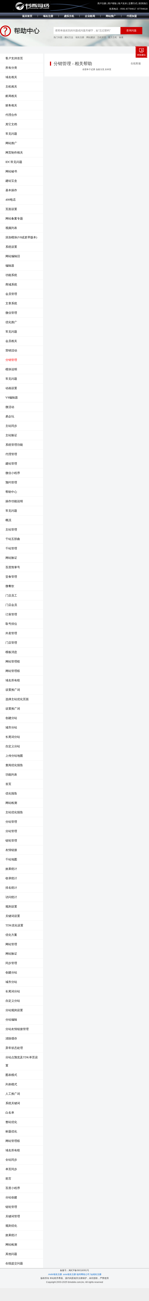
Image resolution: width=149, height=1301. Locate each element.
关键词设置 (12, 915)
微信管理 (11, 312)
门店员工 (11, 595)
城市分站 (11, 727)
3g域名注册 (95, 1274)
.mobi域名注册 (55, 1274)
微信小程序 (12, 473)
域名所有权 (12, 680)
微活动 (9, 407)
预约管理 (11, 482)
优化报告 (11, 793)
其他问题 (11, 1254)
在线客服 (136, 63)
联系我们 (143, 3)
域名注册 (79, 37)
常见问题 (11, 133)
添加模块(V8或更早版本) (21, 237)
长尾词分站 (12, 736)
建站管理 (11, 463)
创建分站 (11, 718)
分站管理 (11, 821)
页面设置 (11, 209)
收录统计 (11, 878)
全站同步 (11, 1159)
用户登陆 (112, 3)
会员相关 (11, 341)
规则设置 (11, 906)
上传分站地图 (14, 755)
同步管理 (11, 963)
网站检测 (11, 802)
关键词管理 (12, 1216)
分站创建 (11, 1197)
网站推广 (11, 143)
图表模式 (11, 1074)
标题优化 (11, 1131)
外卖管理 (11, 633)
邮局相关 (11, 96)
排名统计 (11, 887)
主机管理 (101, 37)
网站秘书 (11, 171)
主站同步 (11, 425)
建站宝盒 (69, 37)
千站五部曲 (12, 538)
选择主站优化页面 (17, 699)
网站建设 (90, 37)
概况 (8, 520)
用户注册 (101, 3)
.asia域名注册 (69, 1274)
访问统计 (11, 897)
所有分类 (11, 67)
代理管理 (11, 454)
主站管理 (11, 529)
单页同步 (11, 1169)
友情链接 (11, 850)
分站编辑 (11, 1019)
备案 (121, 37)
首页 (8, 784)
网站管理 (11, 944)
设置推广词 (12, 689)
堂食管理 (11, 576)
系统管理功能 (14, 444)
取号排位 (11, 623)
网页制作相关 (14, 152)
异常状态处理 (14, 1047)
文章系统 (11, 303)
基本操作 (11, 190)
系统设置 (11, 246)
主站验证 (11, 435)
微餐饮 (9, 586)
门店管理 (11, 642)
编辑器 (9, 265)
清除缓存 (11, 1038)
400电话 (10, 199)
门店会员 (11, 604)
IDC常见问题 (13, 161)
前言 (8, 1178)
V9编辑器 (11, 397)
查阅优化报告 (14, 765)
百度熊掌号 (12, 567)
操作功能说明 (14, 501)
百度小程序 (12, 1188)
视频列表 (11, 227)
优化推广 (11, 322)
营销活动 (11, 350)
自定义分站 (12, 746)
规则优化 (11, 1225)
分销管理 (11, 359)
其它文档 (11, 124)
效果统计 (11, 868)
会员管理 (11, 293)
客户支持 (122, 3)
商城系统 (11, 284)
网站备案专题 (14, 218)
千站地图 (11, 859)
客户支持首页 (14, 58)
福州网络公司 (83, 1274)
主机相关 (11, 86)
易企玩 (9, 416)
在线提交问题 (14, 1263)
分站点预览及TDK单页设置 (21, 1061)
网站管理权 (12, 661)
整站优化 (11, 1122)
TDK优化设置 (14, 925)
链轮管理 (11, 840)
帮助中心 (11, 491)
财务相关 (11, 105)
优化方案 (11, 934)
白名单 (9, 1112)
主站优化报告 (14, 812)
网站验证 (11, 557)
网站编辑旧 (12, 256)
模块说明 (11, 369)
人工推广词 (12, 1093)
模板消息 (11, 652)
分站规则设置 (14, 1010)
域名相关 (11, 77)
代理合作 (11, 114)
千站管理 (11, 548)
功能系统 (11, 275)
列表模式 (11, 1084)
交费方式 (132, 3)
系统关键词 (12, 1103)
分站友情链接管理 (17, 1029)
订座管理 (11, 614)
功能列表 (11, 774)
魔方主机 (112, 37)
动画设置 (11, 388)
